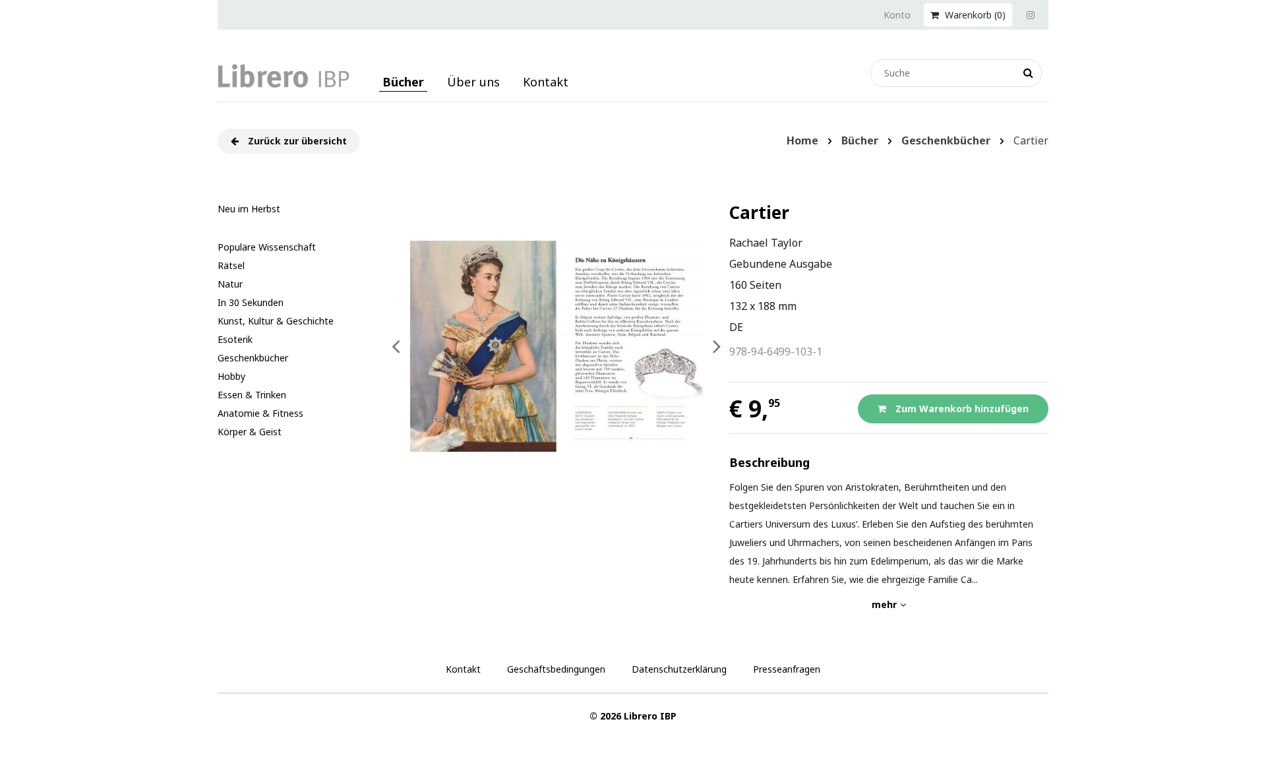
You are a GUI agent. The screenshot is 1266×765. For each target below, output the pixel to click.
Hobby (231, 376)
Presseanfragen (786, 669)
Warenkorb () (974, 15)
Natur (230, 284)
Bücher (403, 82)
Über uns (473, 82)
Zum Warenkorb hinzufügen (961, 408)
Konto (897, 15)
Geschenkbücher (253, 358)
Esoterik (235, 339)
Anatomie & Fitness (260, 413)
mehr (884, 604)
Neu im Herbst (249, 208)
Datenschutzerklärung (679, 669)
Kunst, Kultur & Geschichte (276, 321)
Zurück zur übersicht (296, 141)
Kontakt (545, 82)
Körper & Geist (250, 431)
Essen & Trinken (252, 394)
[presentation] (396, 346)
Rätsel (231, 265)
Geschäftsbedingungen (556, 669)
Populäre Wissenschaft (267, 247)
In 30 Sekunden (251, 302)
